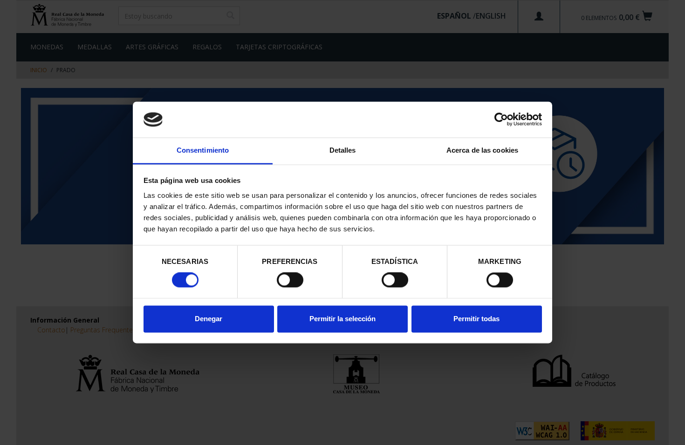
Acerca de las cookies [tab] (482, 150)
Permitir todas (476, 319)
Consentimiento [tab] (203, 150)
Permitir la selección (342, 319)
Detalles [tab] (342, 150)
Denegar (208, 319)
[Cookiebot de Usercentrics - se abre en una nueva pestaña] (501, 120)
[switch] (290, 280)
